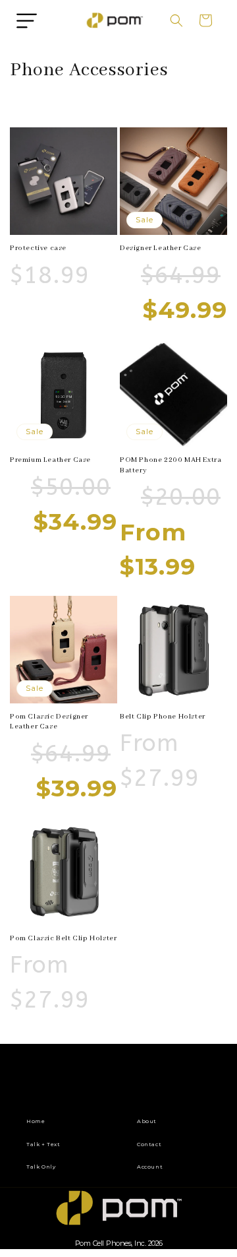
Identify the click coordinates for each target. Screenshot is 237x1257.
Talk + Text (43, 1144)
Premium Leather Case (50, 460)
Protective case (38, 248)
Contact (149, 1144)
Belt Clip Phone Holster (162, 716)
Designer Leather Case (160, 248)
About (147, 1121)
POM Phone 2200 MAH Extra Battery (170, 465)
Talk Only (40, 1166)
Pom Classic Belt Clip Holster (63, 938)
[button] (26, 20)
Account (150, 1166)
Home (35, 1121)
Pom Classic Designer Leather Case (49, 722)
